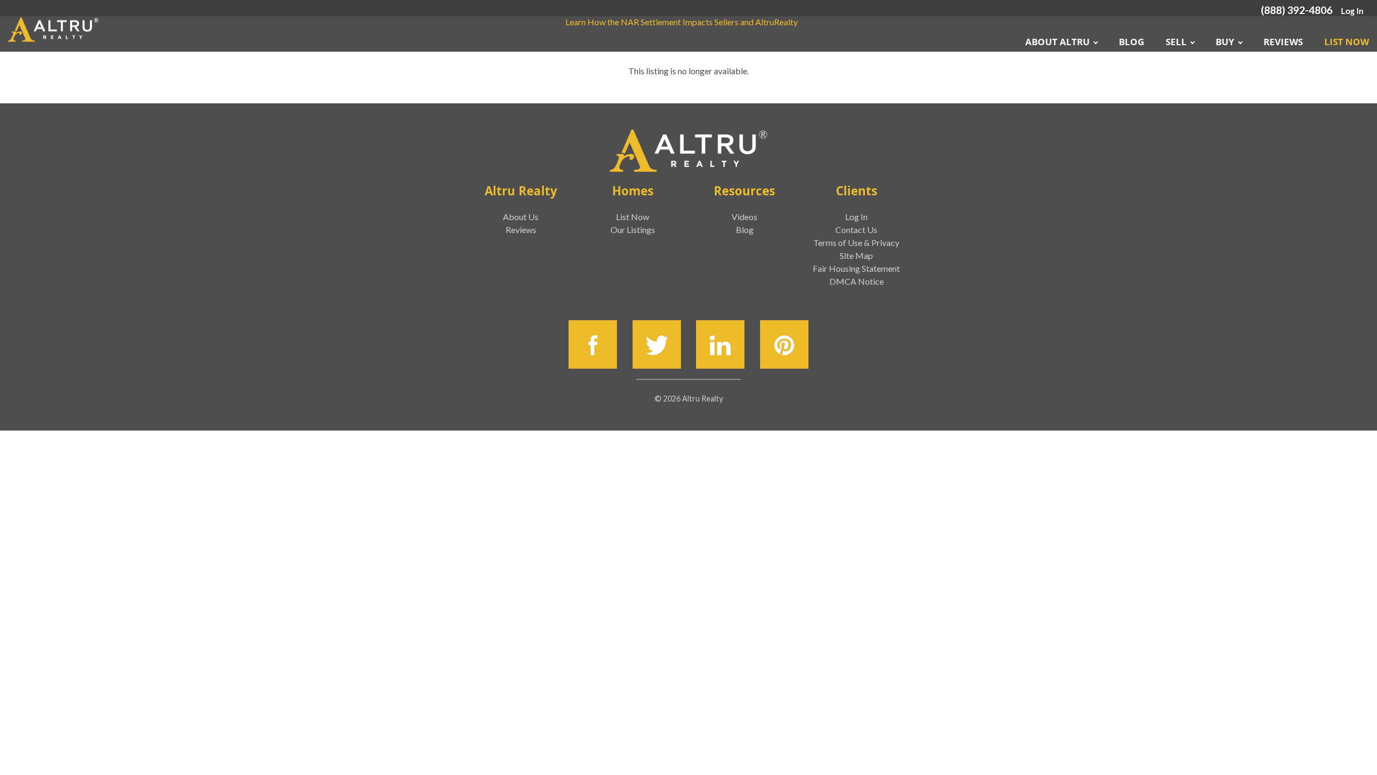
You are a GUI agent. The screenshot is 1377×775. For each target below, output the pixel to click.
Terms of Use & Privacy (856, 242)
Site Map (856, 255)
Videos (744, 217)
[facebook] (593, 344)
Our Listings (633, 229)
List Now (1346, 42)
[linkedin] (720, 344)
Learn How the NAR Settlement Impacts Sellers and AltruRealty (681, 22)
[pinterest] (784, 344)
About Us (520, 217)
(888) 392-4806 (1296, 10)
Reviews (1283, 42)
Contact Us (856, 229)
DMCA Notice (856, 281)
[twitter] (657, 344)
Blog (1131, 42)
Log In (1352, 11)
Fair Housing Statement (856, 268)
